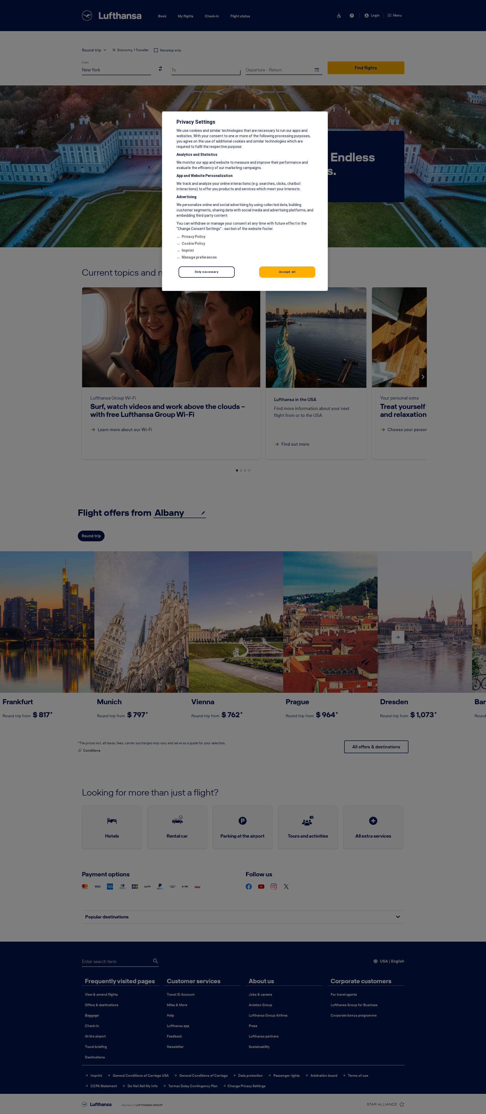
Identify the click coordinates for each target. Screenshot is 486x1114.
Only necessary (207, 272)
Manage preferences (199, 257)
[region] (245, 201)
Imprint (188, 250)
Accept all (287, 272)
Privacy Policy (193, 237)
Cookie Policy (193, 243)
